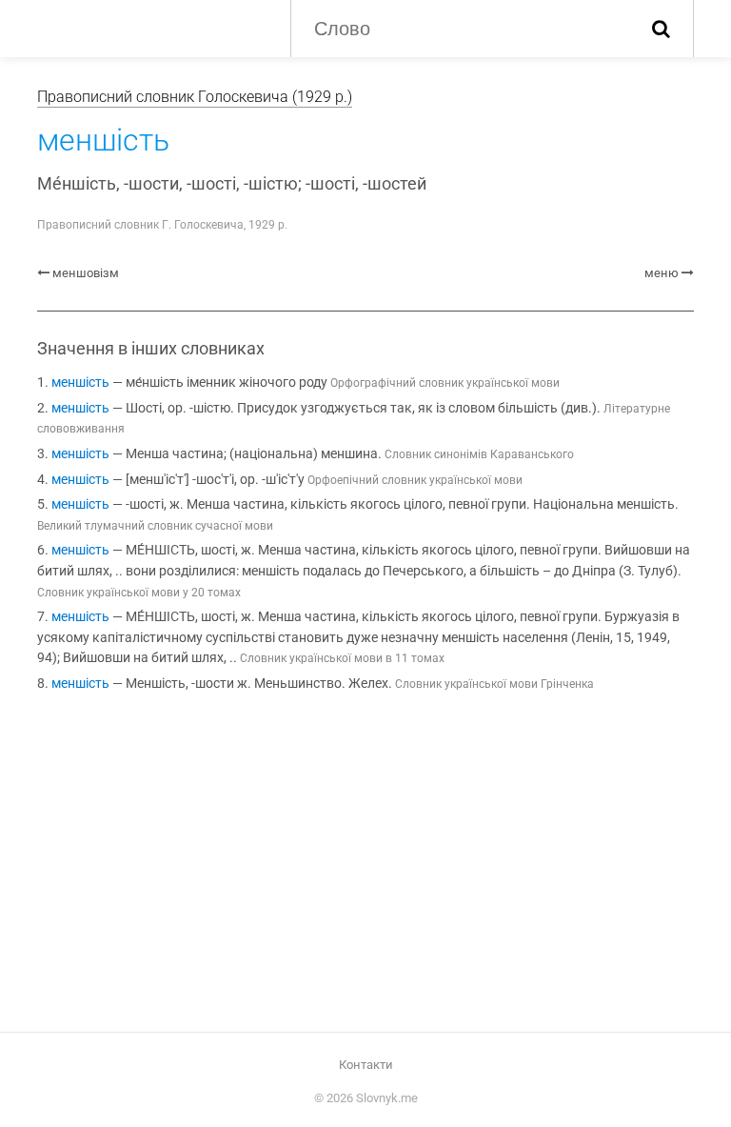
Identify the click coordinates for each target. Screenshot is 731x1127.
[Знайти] (661, 28)
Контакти (366, 1064)
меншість (80, 382)
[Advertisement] (365, 866)
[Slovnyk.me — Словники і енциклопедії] (149, 27)
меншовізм (85, 273)
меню (661, 273)
